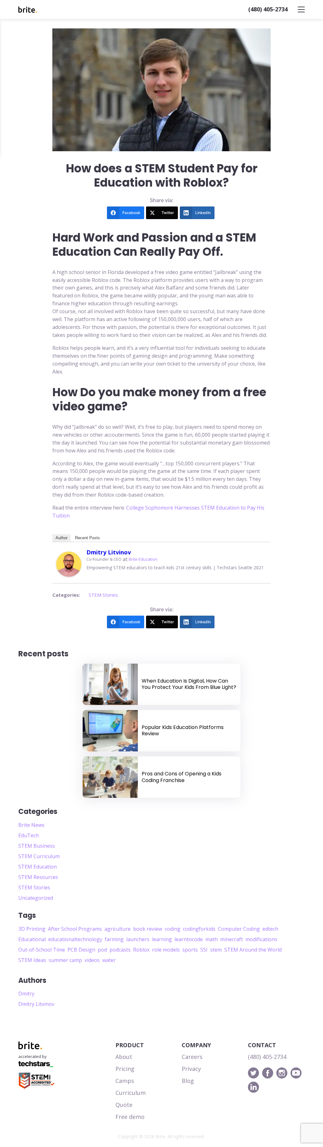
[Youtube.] (296, 1072)
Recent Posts (87, 537)
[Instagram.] (281, 1072)
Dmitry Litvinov (108, 552)
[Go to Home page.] (27, 9)
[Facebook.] (267, 1072)
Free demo (129, 1116)
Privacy (191, 1068)
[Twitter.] (253, 1072)
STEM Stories (103, 595)
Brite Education (143, 559)
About (123, 1056)
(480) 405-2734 (268, 9)
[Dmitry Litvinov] (68, 564)
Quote (123, 1104)
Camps (124, 1080)
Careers (192, 1056)
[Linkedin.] (253, 1087)
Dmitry (26, 993)
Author (62, 537)
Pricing (124, 1068)
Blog (188, 1080)
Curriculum (130, 1092)
